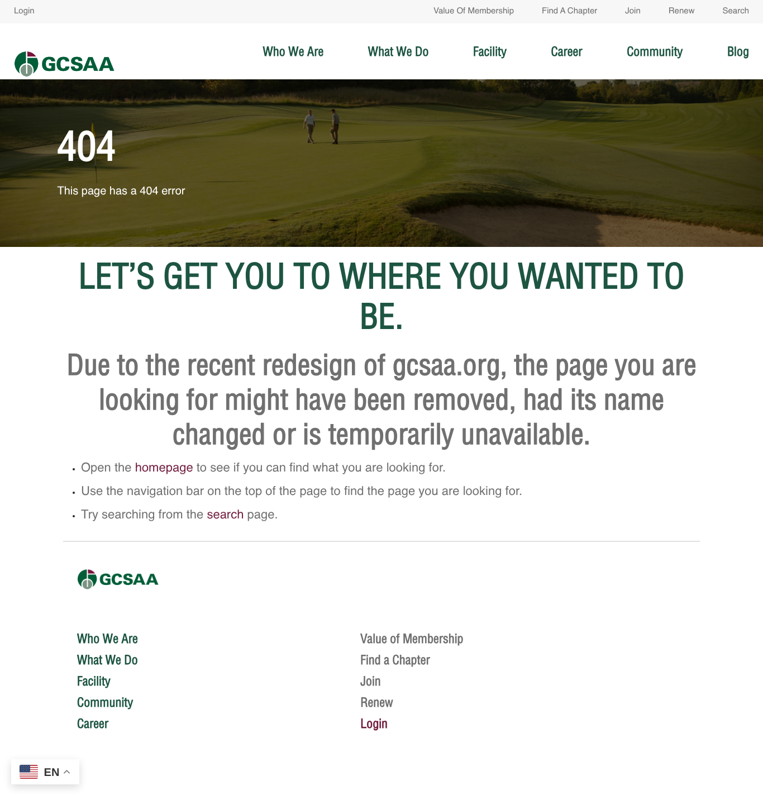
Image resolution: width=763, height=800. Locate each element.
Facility (490, 51)
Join (633, 11)
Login (24, 11)
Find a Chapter (569, 11)
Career (566, 51)
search (225, 515)
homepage (164, 469)
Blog (738, 51)
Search (735, 11)
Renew (682, 11)
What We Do (398, 51)
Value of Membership (473, 11)
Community (655, 51)
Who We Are (293, 51)
